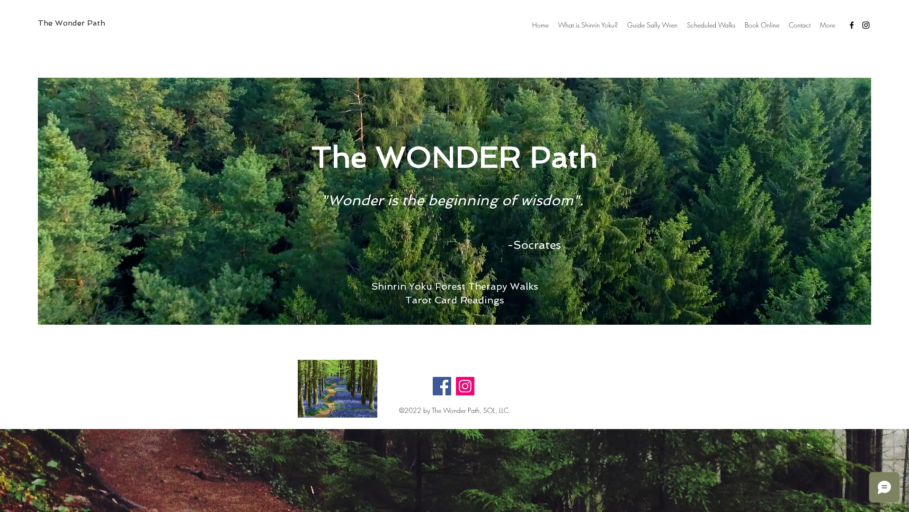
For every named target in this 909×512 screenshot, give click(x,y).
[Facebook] (442, 386)
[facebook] (851, 25)
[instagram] (866, 25)
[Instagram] (465, 386)
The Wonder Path (71, 22)
